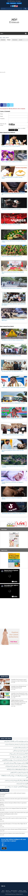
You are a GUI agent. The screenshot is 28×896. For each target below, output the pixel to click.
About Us (7, 890)
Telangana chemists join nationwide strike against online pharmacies (14, 798)
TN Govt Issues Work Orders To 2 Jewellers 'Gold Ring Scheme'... (12, 178)
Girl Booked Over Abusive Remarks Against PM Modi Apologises (13, 829)
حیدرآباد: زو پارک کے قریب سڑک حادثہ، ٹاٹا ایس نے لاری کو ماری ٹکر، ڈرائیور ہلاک (16, 744)
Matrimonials (13, 3)
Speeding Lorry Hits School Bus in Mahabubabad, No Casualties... (14, 403)
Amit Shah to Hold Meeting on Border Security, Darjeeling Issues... (13, 273)
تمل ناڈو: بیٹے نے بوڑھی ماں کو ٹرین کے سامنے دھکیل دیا (20, 751)
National (7, 37)
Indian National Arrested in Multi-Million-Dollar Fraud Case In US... (13, 194)
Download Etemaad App (22, 891)
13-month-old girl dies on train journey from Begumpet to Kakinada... (12, 483)
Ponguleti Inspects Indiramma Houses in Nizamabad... (12, 355)
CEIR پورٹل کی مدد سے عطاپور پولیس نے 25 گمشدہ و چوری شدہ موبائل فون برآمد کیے (16, 763)
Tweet (11, 104)
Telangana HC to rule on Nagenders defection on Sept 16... (13, 418)
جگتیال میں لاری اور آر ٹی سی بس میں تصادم (22, 784)
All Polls (20, 890)
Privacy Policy (8, 891)
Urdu (8, 3)
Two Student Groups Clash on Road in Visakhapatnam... (12, 288)
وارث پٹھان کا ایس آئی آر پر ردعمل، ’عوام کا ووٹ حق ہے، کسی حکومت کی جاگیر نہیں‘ (16, 766)
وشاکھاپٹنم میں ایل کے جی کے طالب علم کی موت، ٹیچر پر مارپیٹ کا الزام (18, 754)
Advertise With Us (14, 890)
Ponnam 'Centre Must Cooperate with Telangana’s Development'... (14, 387)
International (14, 39)
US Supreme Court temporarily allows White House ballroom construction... (13, 466)
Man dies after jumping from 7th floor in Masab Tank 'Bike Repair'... (13, 451)
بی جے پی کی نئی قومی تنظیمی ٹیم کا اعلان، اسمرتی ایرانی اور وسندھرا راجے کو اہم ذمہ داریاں (16, 787)
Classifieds (19, 3)
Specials (20, 39)
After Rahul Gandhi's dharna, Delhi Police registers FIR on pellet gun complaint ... (14, 304)
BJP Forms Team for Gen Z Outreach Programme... (11, 146)
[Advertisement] (13, 13)
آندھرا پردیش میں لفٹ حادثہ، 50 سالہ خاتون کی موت (20, 748)
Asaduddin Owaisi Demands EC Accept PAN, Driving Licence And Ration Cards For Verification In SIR (19, 695)
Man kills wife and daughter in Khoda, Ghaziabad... (11, 224)
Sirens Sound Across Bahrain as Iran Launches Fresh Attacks (12, 833)
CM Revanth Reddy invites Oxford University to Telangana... (13, 434)
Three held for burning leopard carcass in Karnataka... (12, 209)
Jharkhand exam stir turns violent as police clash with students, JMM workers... (13, 320)
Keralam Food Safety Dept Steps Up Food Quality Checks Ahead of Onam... (14, 241)
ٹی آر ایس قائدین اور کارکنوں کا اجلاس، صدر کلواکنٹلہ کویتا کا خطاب (19, 772)
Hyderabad (3, 39)
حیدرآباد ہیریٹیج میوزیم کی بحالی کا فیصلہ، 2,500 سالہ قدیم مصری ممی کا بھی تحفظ (17, 769)
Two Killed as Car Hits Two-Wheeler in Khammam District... (13, 340)
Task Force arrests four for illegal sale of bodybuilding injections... (12, 498)
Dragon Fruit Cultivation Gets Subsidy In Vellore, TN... (12, 256)
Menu (2, 33)
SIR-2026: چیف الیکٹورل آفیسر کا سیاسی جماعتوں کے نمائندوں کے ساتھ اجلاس (16, 780)
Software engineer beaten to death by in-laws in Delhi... (12, 161)
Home (1, 37)
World (4, 37)
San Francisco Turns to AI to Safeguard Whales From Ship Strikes (13, 808)
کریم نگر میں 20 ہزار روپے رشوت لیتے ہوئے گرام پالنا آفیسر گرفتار (19, 757)
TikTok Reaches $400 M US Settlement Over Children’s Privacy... (14, 513)
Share (4, 104)
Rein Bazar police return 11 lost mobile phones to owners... (13, 371)
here (20, 128)
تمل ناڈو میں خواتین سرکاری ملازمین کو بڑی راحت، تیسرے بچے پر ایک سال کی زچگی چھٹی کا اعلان (15, 760)
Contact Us (15, 891)
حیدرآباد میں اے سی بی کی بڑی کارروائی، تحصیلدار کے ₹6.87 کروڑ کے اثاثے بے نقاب (16, 741)
